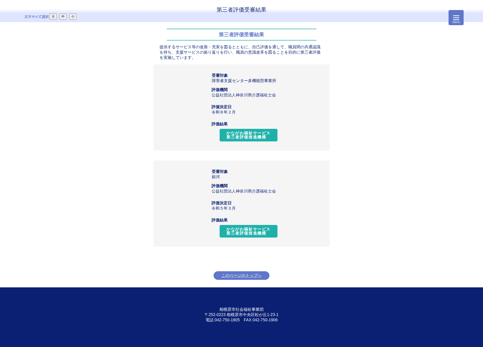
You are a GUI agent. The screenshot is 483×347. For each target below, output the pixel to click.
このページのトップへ (241, 275)
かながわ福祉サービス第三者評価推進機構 (248, 135)
